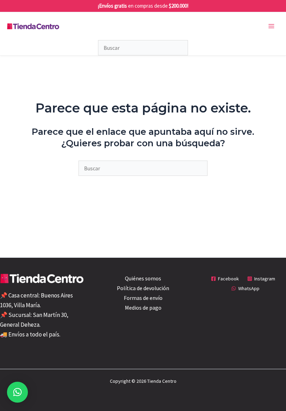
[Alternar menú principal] (271, 26)
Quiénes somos (143, 278)
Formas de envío (143, 297)
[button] (17, 392)
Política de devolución (143, 288)
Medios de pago (143, 307)
